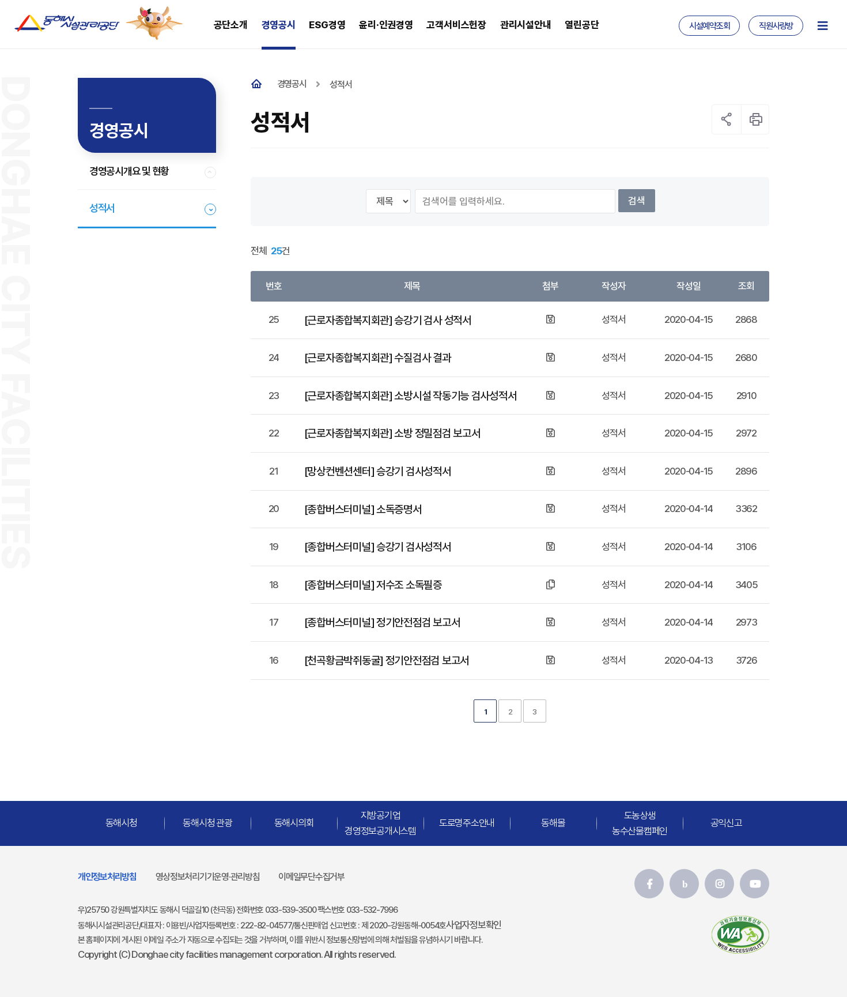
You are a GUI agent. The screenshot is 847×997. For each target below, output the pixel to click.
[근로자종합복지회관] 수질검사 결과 (377, 357)
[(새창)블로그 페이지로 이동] (684, 883)
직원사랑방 (776, 26)
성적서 (102, 208)
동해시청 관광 (207, 823)
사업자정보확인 (473, 925)
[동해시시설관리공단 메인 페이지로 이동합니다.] (67, 23)
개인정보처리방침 (107, 876)
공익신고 (726, 823)
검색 (636, 200)
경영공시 (292, 84)
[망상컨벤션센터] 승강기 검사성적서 (377, 471)
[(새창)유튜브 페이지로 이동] (754, 883)
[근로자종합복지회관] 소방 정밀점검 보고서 (392, 433)
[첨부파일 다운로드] (550, 319)
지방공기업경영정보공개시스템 (380, 822)
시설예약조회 (709, 26)
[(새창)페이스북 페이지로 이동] (649, 883)
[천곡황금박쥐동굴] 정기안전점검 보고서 (386, 660)
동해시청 (121, 823)
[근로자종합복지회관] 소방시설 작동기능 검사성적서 (410, 395)
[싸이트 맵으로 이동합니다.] (822, 26)
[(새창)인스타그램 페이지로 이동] (719, 883)
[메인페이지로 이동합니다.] (259, 84)
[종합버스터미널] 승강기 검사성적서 (377, 546)
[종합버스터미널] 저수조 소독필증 (373, 584)
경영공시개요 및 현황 (129, 171)
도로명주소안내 (466, 823)
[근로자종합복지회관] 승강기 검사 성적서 (387, 320)
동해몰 (553, 823)
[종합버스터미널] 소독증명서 (363, 509)
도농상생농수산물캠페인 (639, 822)
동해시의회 (294, 823)
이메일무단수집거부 (311, 876)
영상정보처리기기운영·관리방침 (208, 876)
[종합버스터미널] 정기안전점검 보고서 (382, 622)
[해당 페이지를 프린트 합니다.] (756, 119)
